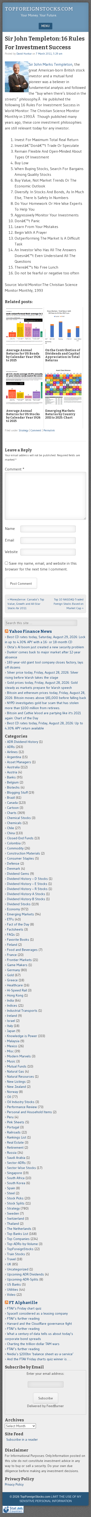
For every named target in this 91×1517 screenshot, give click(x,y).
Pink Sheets (15, 1122)
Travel (11, 1259)
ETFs (10, 919)
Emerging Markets (20, 914)
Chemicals (14, 823)
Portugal (13, 1127)
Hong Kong (15, 995)
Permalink (49, 430)
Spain (11, 1188)
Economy (13, 909)
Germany (13, 970)
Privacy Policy (14, 1484)
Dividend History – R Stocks (27, 889)
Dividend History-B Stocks (26, 899)
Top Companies (18, 1239)
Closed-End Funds (20, 838)
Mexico (12, 1046)
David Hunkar (24, 53)
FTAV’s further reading (23, 1318)
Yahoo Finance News (30, 631)
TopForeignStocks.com (39, 9)
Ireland (12, 1015)
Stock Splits (16, 1203)
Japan (11, 1031)
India (10, 1000)
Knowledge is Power (22, 1036)
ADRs (11, 747)
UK (9, 1264)
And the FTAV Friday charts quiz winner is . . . (39, 1359)
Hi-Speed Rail (17, 990)
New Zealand (16, 1086)
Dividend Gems (18, 873)
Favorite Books (18, 939)
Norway (12, 1092)
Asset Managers (19, 762)
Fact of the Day (18, 924)
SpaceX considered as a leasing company (37, 1313)
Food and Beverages (22, 949)
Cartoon (13, 807)
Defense (13, 863)
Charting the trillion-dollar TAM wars (33, 1344)
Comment (36, 430)
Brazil (11, 797)
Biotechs (13, 787)
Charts (12, 813)
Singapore (14, 1173)
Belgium (13, 782)
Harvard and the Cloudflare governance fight (39, 1323)
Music (11, 1061)
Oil (9, 1097)
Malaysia (13, 1041)
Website (11, 551)
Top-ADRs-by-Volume (22, 1244)
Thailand (13, 1223)
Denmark (13, 868)
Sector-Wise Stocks (21, 1168)
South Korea (16, 1183)
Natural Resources (20, 1076)
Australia (13, 767)
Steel (11, 1193)
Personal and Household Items (29, 1112)
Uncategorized (17, 1269)
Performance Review (22, 1107)
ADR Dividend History (22, 742)
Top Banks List (17, 1234)
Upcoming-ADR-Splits (22, 1279)
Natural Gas (15, 1071)
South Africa (16, 1178)
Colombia (14, 843)
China (11, 833)
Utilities (12, 1289)
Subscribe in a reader (22, 1439)
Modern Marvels (19, 1056)
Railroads (14, 1132)
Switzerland (15, 1218)
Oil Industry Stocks (20, 1102)
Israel (11, 1020)
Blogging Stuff (17, 792)
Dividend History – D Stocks (27, 878)
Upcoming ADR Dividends (25, 1274)
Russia (12, 1152)
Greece (12, 980)
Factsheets (15, 929)
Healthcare (15, 985)
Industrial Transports (22, 1010)
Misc (10, 1051)
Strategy (23, 430)
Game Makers (17, 965)
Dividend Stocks (19, 904)
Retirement (15, 1147)
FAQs (11, 934)
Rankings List (16, 1137)
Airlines (12, 752)
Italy (10, 1026)
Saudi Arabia (16, 1157)
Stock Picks (15, 1198)
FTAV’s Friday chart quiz (24, 1308)
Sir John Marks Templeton (50, 64)
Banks (11, 777)
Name (10, 528)
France (12, 955)
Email (9, 540)
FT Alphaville (23, 1302)
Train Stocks (16, 1254)
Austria (12, 772)
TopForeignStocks (20, 1249)
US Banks (14, 1284)
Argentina (14, 757)
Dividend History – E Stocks (27, 884)
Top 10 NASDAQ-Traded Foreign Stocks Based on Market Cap (68, 604)
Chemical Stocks (19, 818)
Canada (12, 802)
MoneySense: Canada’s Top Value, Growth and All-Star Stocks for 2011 (26, 604)
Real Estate (15, 1142)
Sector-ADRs (16, 1163)
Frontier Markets (19, 960)
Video (11, 1294)
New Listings (16, 1081)
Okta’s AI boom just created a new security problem (45, 647)
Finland (12, 944)
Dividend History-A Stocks (26, 894)
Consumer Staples (20, 858)
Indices (12, 1005)
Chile (10, 828)
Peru (10, 1117)
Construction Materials (23, 853)
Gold (10, 975)
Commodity (15, 848)
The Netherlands (19, 1228)
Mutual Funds (16, 1066)
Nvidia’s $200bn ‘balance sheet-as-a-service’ (40, 1354)
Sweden (13, 1213)
